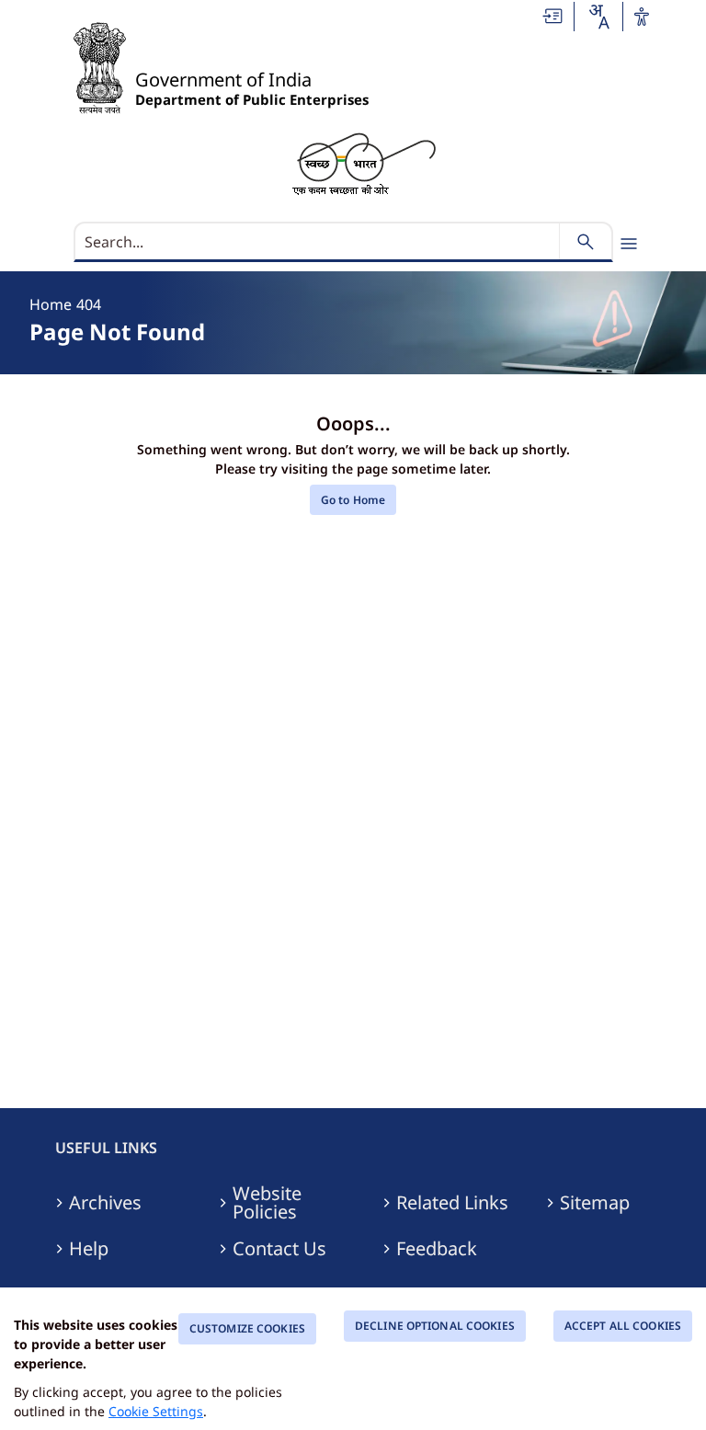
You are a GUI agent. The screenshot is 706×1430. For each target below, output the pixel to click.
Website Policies (267, 1202)
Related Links (452, 1203)
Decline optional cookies (435, 1325)
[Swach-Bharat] (364, 162)
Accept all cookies (622, 1325)
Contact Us (279, 1249)
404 (88, 304)
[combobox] (598, 16)
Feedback (436, 1249)
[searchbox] (318, 242)
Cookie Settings (155, 1411)
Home (50, 304)
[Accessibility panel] (641, 16)
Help (88, 1249)
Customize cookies (247, 1328)
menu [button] (629, 244)
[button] (553, 16)
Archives (105, 1203)
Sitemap (595, 1203)
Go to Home (353, 500)
